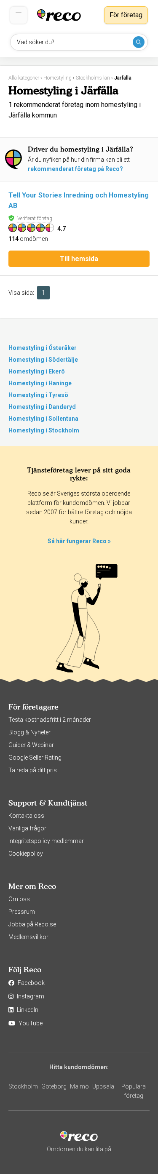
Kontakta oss (26, 815)
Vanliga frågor (27, 828)
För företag (126, 15)
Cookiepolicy (25, 853)
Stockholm (23, 1086)
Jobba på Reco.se (32, 924)
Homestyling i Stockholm (43, 430)
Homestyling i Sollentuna (43, 418)
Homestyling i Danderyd (42, 406)
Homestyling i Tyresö (38, 395)
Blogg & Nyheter (29, 732)
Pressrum (21, 911)
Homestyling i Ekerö (36, 371)
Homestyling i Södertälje (43, 359)
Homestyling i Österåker (42, 347)
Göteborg (54, 1086)
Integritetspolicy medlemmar (46, 841)
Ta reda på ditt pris (32, 770)
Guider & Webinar (31, 745)
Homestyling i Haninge (40, 383)
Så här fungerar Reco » (79, 541)
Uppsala (103, 1086)
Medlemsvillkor (28, 937)
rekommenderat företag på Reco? (75, 168)
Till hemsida (79, 259)
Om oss (19, 899)
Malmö (79, 1086)
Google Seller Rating (35, 757)
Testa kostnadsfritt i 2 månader (49, 719)
